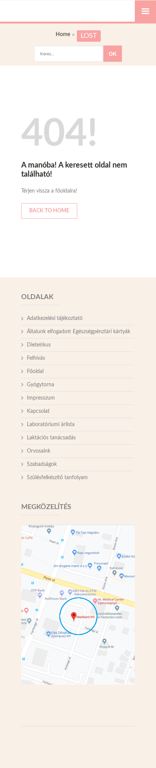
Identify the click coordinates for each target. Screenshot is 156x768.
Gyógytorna (40, 384)
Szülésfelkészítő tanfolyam (57, 477)
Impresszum (41, 398)
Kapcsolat (38, 411)
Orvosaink (38, 451)
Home (63, 34)
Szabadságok (42, 464)
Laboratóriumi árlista (51, 424)
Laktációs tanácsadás (51, 437)
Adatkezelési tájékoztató (55, 318)
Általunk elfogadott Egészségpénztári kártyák (78, 331)
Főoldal (35, 371)
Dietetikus (39, 345)
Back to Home (49, 210)
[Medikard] (78, 8)
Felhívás (36, 358)
